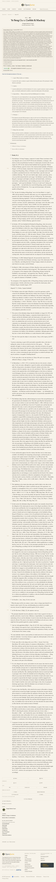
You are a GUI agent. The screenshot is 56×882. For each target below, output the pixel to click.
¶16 (11, 192)
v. (22, 359)
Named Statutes (28, 866)
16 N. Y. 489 (31, 479)
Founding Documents (29, 867)
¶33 (11, 641)
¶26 (11, 452)
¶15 (11, 158)
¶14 (11, 155)
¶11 (11, 143)
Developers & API (44, 856)
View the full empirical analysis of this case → (12, 74)
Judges (20, 9)
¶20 (11, 291)
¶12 (11, 146)
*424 (8, 168)
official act (27, 576)
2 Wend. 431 (28, 757)
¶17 (11, 223)
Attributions (38, 876)
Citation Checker (28, 871)
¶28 (11, 503)
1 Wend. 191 (25, 744)
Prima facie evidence (6, 835)
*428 (8, 466)
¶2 (11, 80)
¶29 (11, 549)
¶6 (11, 96)
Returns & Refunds (30, 876)
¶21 (11, 312)
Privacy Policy (5, 878)
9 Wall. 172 (24, 610)
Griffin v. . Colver (11, 65)
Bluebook (45, 787)
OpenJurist (4, 14)
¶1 (11, 77)
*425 (8, 239)
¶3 (11, 85)
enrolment (4, 827)
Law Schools (27, 864)
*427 (8, 398)
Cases (3, 9)
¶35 (11, 689)
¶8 (11, 117)
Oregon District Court (28, 23)
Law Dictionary (28, 859)
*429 (8, 535)
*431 (8, 688)
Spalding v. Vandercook (27, 65)
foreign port (5, 830)
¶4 (11, 88)
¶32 (11, 625)
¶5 (11, 93)
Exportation (4, 828)
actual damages (35, 490)
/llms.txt (42, 858)
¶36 (11, 706)
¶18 (11, 257)
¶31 (11, 610)
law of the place (36, 654)
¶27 (11, 484)
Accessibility (15, 876)
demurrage (4, 825)
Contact (23, 876)
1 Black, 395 (15, 500)
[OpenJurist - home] (28, 5)
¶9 (11, 129)
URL (10, 787)
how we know (28, 68)
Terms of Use (46, 876)
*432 (8, 759)
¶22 (11, 336)
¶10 (11, 132)
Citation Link (27, 787)
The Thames (18, 65)
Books (34, 9)
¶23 (11, 357)
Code (8, 9)
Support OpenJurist (45, 865)
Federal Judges (28, 860)
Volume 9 (10, 14)
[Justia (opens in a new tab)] (18, 870)
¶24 (11, 362)
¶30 (11, 599)
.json (8, 841)
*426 (8, 318)
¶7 (11, 114)
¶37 (11, 722)
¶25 (11, 398)
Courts (14, 9)
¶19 (11, 267)
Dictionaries (27, 9)
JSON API (43, 860)
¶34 (11, 663)
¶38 (11, 759)
